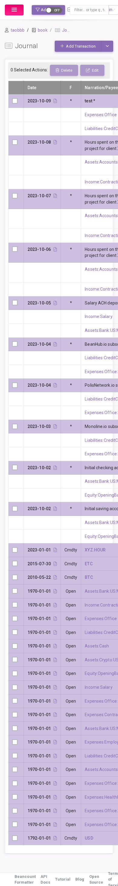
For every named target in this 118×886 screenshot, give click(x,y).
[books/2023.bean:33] (55, 142)
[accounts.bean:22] (55, 742)
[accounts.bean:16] (55, 618)
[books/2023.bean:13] (55, 385)
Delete (66, 70)
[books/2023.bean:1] (55, 467)
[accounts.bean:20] (55, 810)
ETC (88, 563)
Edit (95, 70)
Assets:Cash (97, 646)
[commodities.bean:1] (55, 838)
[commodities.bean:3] (55, 577)
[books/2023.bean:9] (55, 426)
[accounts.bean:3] (55, 728)
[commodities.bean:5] (55, 563)
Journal (69, 30)
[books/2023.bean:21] (55, 303)
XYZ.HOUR (95, 550)
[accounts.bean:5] (55, 659)
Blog (79, 879)
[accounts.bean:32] (55, 673)
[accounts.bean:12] (55, 632)
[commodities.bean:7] (55, 550)
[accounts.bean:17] (55, 783)
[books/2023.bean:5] (55, 508)
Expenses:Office (101, 114)
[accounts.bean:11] (55, 755)
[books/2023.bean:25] (55, 249)
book (42, 30)
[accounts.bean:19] (55, 701)
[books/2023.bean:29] (55, 195)
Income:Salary (98, 316)
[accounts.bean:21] (55, 797)
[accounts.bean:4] (55, 591)
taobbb (18, 30)
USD (89, 838)
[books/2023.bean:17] (55, 344)
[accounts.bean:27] (55, 605)
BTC (89, 577)
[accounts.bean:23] (55, 714)
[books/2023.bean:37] (55, 100)
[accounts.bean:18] (55, 824)
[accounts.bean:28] (55, 687)
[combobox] (89, 10)
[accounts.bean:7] (55, 769)
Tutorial (62, 879)
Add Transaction (80, 46)
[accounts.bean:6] (55, 646)
